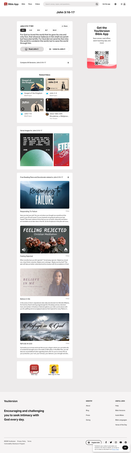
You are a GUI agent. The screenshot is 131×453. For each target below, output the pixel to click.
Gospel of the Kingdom (34, 93)
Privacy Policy (21, 441)
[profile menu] (123, 4)
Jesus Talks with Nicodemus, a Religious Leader (59, 115)
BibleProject (28, 95)
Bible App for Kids (54, 374)
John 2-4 (55, 93)
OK (125, 447)
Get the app (106, 4)
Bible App (34, 374)
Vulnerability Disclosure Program (14, 443)
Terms (29, 441)
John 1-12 (30, 114)
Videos (37, 4)
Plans (30, 4)
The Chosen (53, 118)
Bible (23, 4)
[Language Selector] (115, 4)
